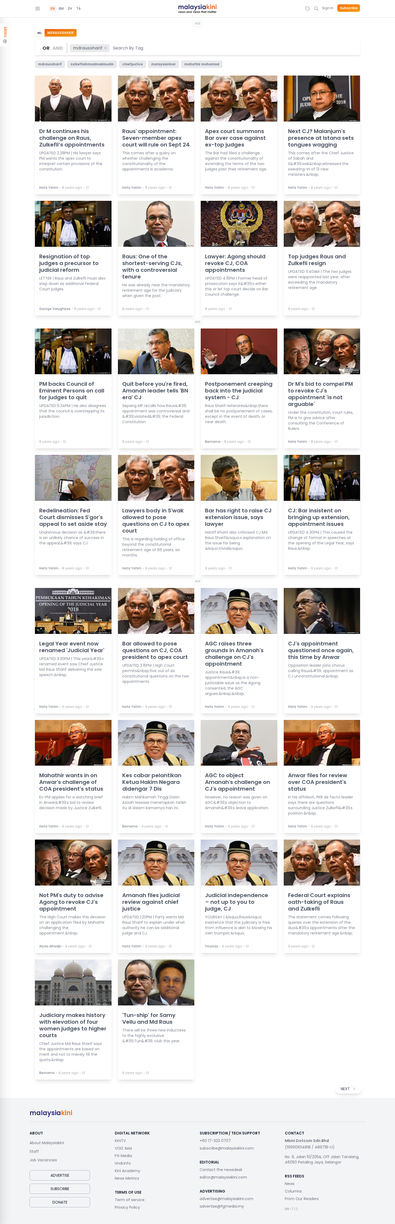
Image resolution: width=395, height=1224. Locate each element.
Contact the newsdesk (221, 1169)
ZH (70, 8)
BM (61, 8)
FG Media (123, 1155)
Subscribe (348, 8)
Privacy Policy (127, 1207)
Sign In (327, 8)
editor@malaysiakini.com (223, 1177)
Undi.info (123, 1163)
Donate (59, 1202)
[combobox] (128, 48)
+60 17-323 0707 (215, 1140)
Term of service (130, 1199)
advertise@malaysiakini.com (226, 1198)
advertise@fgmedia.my (222, 1206)
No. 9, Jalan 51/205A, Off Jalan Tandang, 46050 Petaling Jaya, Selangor (322, 1159)
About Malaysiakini (47, 1143)
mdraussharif (87, 48)
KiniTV (120, 1140)
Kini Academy (127, 1170)
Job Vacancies (43, 1160)
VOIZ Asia (123, 1148)
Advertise (60, 1175)
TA (78, 8)
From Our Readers (302, 1198)
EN (53, 8)
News (290, 1183)
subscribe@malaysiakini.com (227, 1148)
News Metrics (127, 1178)
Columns (293, 1191)
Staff (34, 1151)
